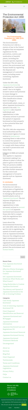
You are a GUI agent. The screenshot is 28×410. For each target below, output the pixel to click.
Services (6, 351)
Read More (16, 407)
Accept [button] (24, 404)
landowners (15, 136)
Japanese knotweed (10, 85)
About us (6, 348)
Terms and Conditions (11, 363)
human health (8, 249)
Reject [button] (10, 407)
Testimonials (8, 360)
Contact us (7, 377)
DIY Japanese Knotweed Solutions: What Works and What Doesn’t (13, 279)
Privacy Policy (8, 371)
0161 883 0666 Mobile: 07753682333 (12, 388)
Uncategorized (8, 343)
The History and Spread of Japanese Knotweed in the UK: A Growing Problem (13, 292)
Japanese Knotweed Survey (13, 335)
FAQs (5, 374)
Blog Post (6, 354)
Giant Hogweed (9, 357)
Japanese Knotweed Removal (14, 332)
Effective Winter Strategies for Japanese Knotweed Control (13, 271)
